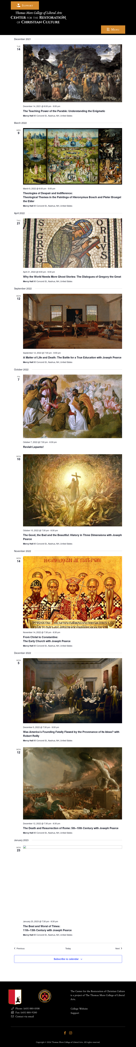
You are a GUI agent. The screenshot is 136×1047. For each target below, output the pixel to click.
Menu (114, 29)
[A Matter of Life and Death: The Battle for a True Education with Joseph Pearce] (72, 321)
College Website (79, 1008)
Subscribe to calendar (66, 959)
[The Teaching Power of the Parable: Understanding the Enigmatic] (72, 73)
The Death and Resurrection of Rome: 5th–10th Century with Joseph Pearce (70, 828)
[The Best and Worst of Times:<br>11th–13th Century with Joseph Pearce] (72, 881)
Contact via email (24, 1016)
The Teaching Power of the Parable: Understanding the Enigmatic (64, 111)
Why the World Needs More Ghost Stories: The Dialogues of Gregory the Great (72, 276)
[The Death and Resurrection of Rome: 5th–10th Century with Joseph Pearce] (72, 783)
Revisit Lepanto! (33, 447)
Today (68, 948)
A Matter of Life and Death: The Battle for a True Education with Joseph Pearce (72, 357)
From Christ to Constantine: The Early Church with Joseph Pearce (46, 639)
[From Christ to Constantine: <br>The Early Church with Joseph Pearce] (72, 592)
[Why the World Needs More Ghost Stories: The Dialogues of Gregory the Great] (72, 243)
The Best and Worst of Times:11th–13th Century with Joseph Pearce (47, 928)
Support (27, 5)
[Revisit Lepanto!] (72, 406)
